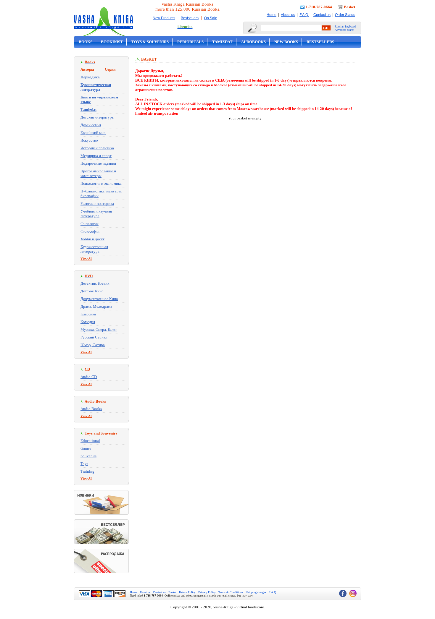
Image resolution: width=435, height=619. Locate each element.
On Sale (210, 18)
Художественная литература (94, 249)
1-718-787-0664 (319, 7)
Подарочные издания (98, 163)
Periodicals (190, 42)
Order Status (345, 15)
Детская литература (97, 117)
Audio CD (88, 377)
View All (86, 258)
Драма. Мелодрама (96, 306)
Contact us (322, 15)
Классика (88, 314)
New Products (164, 18)
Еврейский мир (93, 132)
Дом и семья (90, 125)
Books (85, 42)
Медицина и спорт (96, 155)
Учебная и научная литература (96, 213)
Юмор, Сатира (92, 345)
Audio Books (91, 408)
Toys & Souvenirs (150, 42)
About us (288, 15)
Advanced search (344, 29)
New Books (286, 42)
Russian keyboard (345, 26)
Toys (84, 463)
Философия (89, 231)
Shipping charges (256, 592)
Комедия (87, 322)
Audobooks (253, 42)
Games (85, 448)
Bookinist (112, 42)
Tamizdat (222, 42)
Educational (90, 440)
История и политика (97, 148)
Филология (89, 223)
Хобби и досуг (92, 239)
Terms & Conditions (230, 592)
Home (271, 15)
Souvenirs (88, 456)
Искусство (89, 140)
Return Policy (187, 592)
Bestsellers (190, 18)
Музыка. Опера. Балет (98, 329)
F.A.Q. (304, 15)
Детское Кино (92, 291)
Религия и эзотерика (97, 203)
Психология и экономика (101, 183)
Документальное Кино (99, 298)
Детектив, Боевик (94, 283)
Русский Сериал (93, 337)
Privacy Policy (207, 592)
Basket (349, 7)
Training (87, 471)
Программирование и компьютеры (98, 173)
